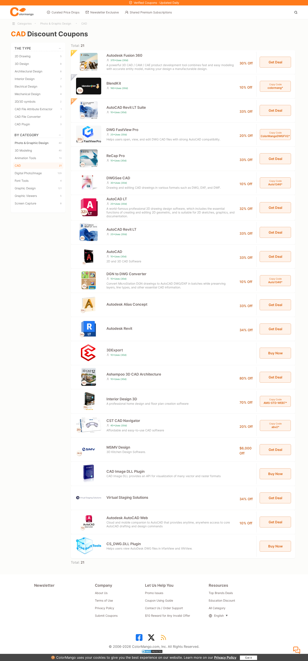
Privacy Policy (225, 657)
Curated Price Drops (65, 12)
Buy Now (275, 353)
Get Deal (275, 62)
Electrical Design (38, 86)
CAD (84, 23)
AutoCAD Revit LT (121, 229)
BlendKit (113, 83)
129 (60, 173)
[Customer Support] (297, 650)
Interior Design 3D (121, 399)
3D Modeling (38, 150)
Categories (24, 23)
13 (60, 158)
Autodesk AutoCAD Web (127, 518)
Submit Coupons (106, 615)
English (219, 615)
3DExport (114, 350)
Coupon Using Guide (159, 600)
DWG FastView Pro (122, 130)
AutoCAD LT (116, 199)
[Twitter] (152, 639)
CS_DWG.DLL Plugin (123, 544)
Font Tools (38, 180)
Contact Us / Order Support (164, 608)
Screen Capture (38, 203)
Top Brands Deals (221, 593)
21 (60, 165)
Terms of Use (104, 600)
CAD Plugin (38, 124)
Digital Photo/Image (38, 173)
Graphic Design (38, 188)
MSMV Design (118, 447)
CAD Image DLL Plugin (125, 471)
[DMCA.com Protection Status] (154, 652)
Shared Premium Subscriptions (151, 12)
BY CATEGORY (26, 135)
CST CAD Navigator (123, 421)
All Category (217, 608)
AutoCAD (114, 252)
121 (60, 188)
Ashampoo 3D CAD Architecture (133, 374)
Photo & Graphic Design (55, 23)
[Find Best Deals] (297, 12)
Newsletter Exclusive (104, 12)
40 (60, 142)
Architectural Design (38, 71)
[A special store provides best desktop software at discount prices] (21, 12)
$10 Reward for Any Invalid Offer (167, 615)
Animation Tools (38, 158)
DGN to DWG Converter (126, 274)
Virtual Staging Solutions (127, 497)
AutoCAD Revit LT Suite (126, 107)
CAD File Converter (38, 116)
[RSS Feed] (164, 639)
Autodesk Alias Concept (126, 304)
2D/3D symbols (38, 101)
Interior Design (38, 79)
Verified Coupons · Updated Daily (156, 2)
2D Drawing (38, 56)
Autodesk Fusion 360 (124, 55)
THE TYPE (22, 48)
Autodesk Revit (119, 328)
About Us (101, 593)
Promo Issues (154, 593)
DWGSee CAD (118, 178)
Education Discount (222, 600)
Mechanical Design (38, 94)
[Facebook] (140, 639)
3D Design (38, 63)
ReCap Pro (115, 156)
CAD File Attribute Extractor (38, 109)
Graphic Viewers (38, 196)
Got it (248, 657)
